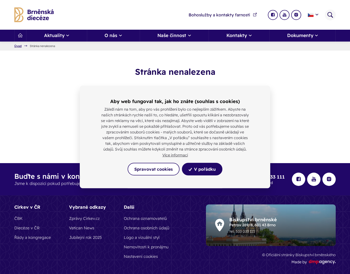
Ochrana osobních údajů (146, 227)
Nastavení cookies (141, 256)
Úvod (18, 46)
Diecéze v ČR (27, 227)
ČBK (18, 218)
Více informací (175, 155)
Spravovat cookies (153, 169)
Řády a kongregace (32, 237)
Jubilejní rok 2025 (85, 237)
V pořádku (204, 169)
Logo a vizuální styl (142, 237)
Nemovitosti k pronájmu (146, 246)
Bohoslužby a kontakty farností (219, 14)
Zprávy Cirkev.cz (84, 218)
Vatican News (81, 227)
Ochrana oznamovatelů (145, 218)
